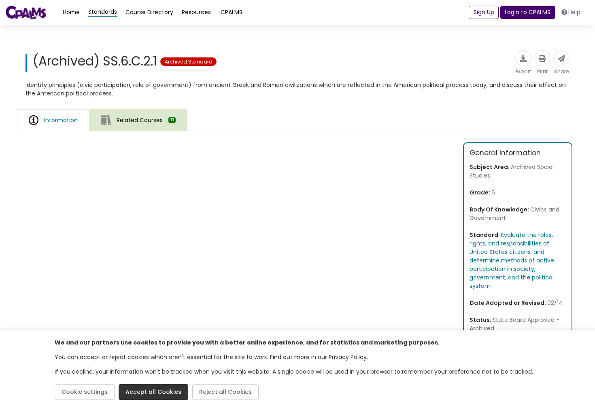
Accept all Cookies (153, 392)
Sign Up (484, 12)
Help (574, 12)
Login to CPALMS (527, 12)
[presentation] (138, 120)
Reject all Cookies (225, 392)
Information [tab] (61, 120)
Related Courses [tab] (145, 120)
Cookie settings (85, 392)
